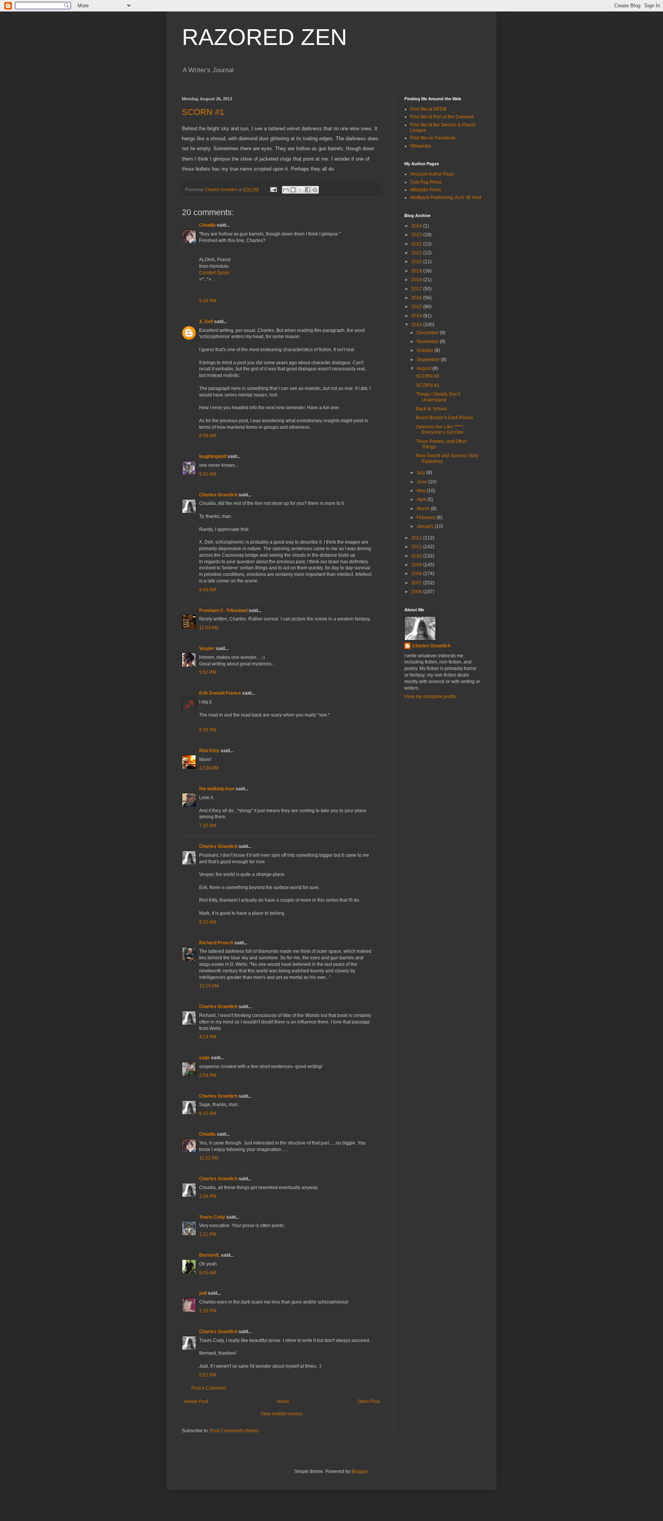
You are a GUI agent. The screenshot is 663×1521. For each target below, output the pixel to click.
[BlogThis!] (293, 190)
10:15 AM (209, 986)
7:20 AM (207, 825)
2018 (417, 279)
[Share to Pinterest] (315, 190)
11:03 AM (208, 627)
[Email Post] (273, 189)
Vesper (206, 648)
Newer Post (196, 1401)
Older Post (368, 1401)
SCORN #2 (427, 376)
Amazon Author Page (432, 174)
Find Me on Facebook (432, 138)
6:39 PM (207, 730)
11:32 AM (208, 1158)
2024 (417, 226)
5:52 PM (207, 1375)
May (422, 490)
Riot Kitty (209, 750)
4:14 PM (207, 1037)
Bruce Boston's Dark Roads (444, 417)
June (422, 481)
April (422, 499)
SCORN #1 (203, 112)
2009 (417, 564)
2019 (417, 271)
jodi (203, 1293)
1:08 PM (207, 1196)
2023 (417, 234)
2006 (417, 591)
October (425, 350)
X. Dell (206, 321)
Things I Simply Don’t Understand (438, 396)
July (421, 472)
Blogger (359, 1471)
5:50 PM (207, 672)
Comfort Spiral (214, 272)
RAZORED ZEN (264, 37)
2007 (417, 583)
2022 (417, 244)
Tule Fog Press (426, 182)
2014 (417, 315)
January (426, 526)
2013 (417, 324)
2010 (417, 556)
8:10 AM (207, 922)
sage (204, 1057)
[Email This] (286, 190)
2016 (417, 297)
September (429, 359)
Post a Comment (208, 1388)
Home (283, 1401)
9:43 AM (207, 589)
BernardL (209, 1255)
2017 (417, 289)
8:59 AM (207, 435)
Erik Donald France (220, 693)
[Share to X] (300, 190)
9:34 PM (207, 301)
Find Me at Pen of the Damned (441, 116)
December (428, 332)
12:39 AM (209, 768)
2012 (417, 538)
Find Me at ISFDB (428, 109)
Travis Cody (212, 1217)
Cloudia (207, 225)
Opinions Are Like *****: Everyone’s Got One (440, 429)
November (428, 341)
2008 (417, 573)
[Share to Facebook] (308, 190)
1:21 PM (207, 1234)
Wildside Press (425, 189)
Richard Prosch (216, 942)
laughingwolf (212, 456)
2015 (417, 306)
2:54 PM (207, 1075)
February (427, 517)
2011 (417, 546)
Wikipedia (420, 146)
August (424, 368)
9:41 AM (207, 474)
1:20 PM (207, 1311)
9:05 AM (207, 1273)
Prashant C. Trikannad (223, 610)
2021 (417, 252)
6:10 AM (207, 1113)
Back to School (431, 408)
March (424, 508)
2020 (417, 261)
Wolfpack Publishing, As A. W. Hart (445, 197)
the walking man (216, 788)
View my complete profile (430, 696)
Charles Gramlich (218, 495)
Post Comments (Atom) (234, 1430)
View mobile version (282, 1414)
